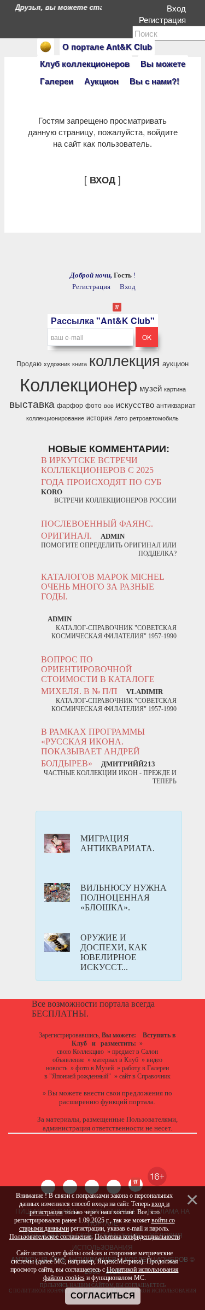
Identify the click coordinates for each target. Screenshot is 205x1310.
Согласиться (103, 1295)
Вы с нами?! (154, 81)
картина (175, 389)
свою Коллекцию (80, 1051)
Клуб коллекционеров (85, 63)
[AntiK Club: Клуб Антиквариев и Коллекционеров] (45, 46)
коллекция (124, 360)
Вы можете (162, 63)
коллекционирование (55, 418)
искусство (135, 404)
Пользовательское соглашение (50, 1236)
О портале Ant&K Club (107, 47)
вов (109, 405)
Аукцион (101, 81)
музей (150, 388)
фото (93, 404)
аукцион (175, 363)
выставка (32, 403)
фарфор (70, 404)
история (99, 417)
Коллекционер (78, 383)
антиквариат (176, 404)
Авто (120, 418)
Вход (178, 8)
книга (79, 364)
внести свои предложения (123, 1093)
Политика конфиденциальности (137, 1236)
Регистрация (164, 19)
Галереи (56, 81)
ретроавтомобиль (154, 418)
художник (57, 364)
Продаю (29, 363)
